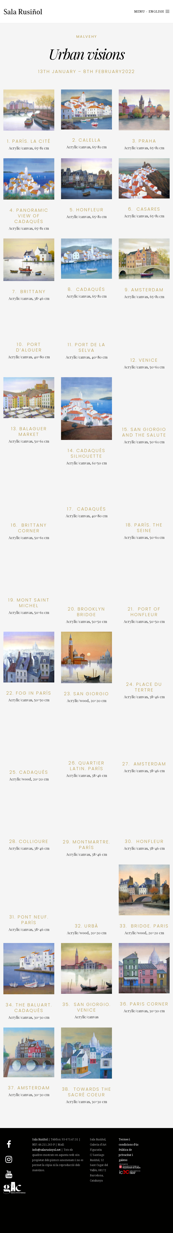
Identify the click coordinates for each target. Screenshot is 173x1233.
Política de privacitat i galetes (126, 1155)
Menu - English (149, 11)
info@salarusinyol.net (46, 1149)
